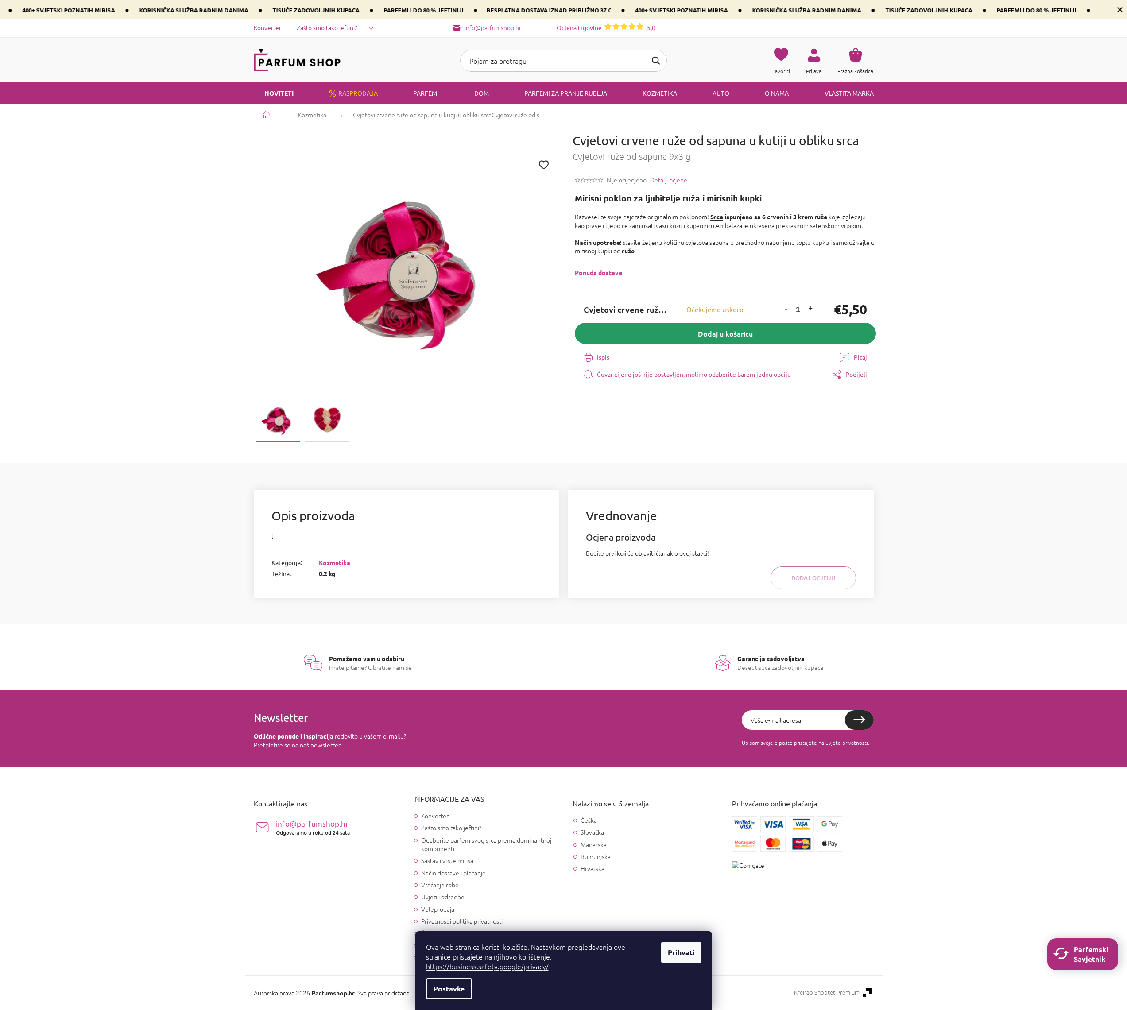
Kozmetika (334, 562)
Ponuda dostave (598, 272)
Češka (589, 820)
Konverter (267, 27)
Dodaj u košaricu (725, 333)
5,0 (606, 27)
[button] (786, 310)
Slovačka (592, 832)
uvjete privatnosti (846, 742)
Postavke (449, 988)
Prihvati (681, 952)
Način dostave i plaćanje (453, 872)
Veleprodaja (437, 909)
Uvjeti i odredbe (443, 896)
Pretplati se (859, 720)
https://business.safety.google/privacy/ (487, 966)
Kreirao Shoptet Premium (827, 992)
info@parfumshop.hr (313, 827)
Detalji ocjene (668, 180)
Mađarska (594, 844)
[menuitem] (273, 93)
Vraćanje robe (440, 884)
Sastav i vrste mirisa (447, 860)
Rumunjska (596, 856)
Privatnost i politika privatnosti (462, 921)
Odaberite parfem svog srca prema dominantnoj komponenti (486, 844)
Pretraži (655, 60)
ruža (691, 198)
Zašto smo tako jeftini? (327, 27)
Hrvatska (592, 868)
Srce (716, 217)
